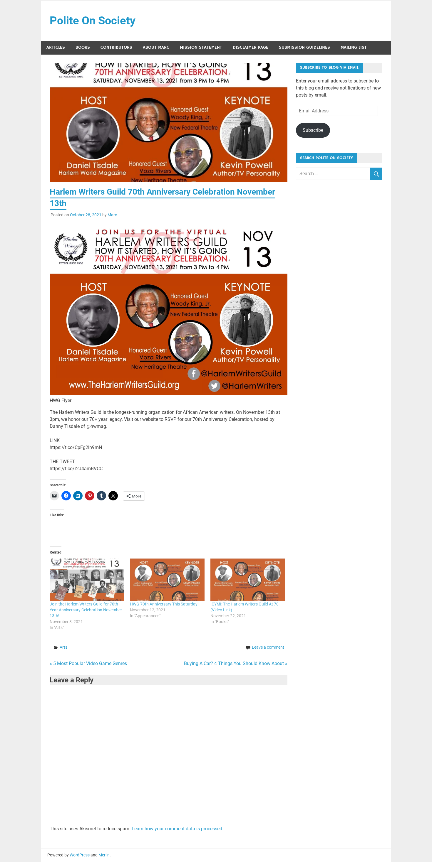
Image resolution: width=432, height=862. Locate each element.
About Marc (156, 47)
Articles (55, 47)
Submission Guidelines (304, 47)
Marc (112, 214)
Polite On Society (92, 20)
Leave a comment (268, 647)
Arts (63, 647)
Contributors (116, 47)
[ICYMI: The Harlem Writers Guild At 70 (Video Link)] (247, 580)
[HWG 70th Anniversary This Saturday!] (167, 580)
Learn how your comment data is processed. (177, 828)
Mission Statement (201, 47)
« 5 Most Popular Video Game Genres (88, 663)
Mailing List (354, 47)
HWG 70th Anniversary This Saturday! (164, 604)
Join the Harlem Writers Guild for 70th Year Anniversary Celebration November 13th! (86, 610)
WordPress (80, 855)
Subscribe (313, 130)
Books (83, 47)
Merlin (104, 855)
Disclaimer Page (250, 47)
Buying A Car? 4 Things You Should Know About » (235, 663)
